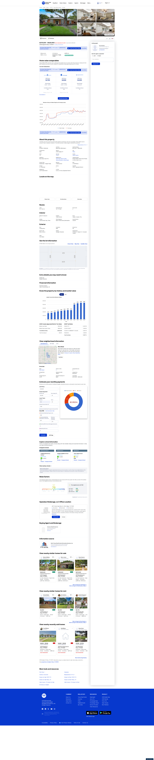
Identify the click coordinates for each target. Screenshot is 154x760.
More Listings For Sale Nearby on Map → (78, 585)
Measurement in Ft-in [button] (82, 144)
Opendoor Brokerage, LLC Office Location (55, 502)
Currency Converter (43, 674)
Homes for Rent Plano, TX (70, 679)
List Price (41, 386)
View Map (56, 44)
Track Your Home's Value (75, 48)
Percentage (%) (54, 393)
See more (49, 530)
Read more (54, 514)
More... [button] (89, 3)
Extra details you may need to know (52, 275)
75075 (51, 7)
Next (86, 567)
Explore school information (48, 442)
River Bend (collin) (57, 7)
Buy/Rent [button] (55, 3)
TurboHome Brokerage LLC (104, 46)
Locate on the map (46, 177)
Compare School (48, 461)
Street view (47, 199)
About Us (68, 697)
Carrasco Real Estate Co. (52, 526)
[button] (101, 3)
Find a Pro (104, 701)
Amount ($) (41, 393)
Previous (40, 567)
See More (61, 357)
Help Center (69, 701)
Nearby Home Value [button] (63, 98)
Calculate (43, 435)
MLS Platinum (105, 704)
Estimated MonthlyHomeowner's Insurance (44, 418)
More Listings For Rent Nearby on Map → (78, 622)
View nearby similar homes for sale (52, 553)
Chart (61, 294)
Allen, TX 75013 (50, 529)
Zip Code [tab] (52, 343)
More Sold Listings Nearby (81, 657)
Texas (40, 7)
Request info (96, 63)
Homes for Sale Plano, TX (45, 679)
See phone (55, 507)
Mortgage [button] (82, 3)
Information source (46, 539)
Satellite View (84, 243)
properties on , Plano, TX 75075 (50, 661)
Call (94, 55)
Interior (42, 213)
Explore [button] (70, 3)
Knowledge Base (94, 701)
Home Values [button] (63, 3)
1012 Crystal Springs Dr (51, 528)
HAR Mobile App (106, 697)
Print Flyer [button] (41, 672)
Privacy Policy (53, 722)
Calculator (66, 672)
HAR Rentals (105, 699)
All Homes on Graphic (44, 684)
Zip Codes (80, 704)
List (65, 294)
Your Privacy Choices (66, 722)
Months (40, 399)
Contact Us (68, 702)
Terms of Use (77, 722)
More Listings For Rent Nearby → (80, 621)
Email (99, 55)
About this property (46, 139)
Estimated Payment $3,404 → (81, 573)
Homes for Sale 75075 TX (45, 677)
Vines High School (78, 453)
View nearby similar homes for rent (52, 591)
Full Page (51, 435)
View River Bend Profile (61, 158)
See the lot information (48, 241)
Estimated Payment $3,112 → (45, 573)
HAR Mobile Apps (90, 716)
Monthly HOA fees (43, 428)
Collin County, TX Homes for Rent (71, 682)
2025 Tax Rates (68, 324)
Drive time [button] (79, 199)
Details (42, 461)
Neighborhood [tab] (44, 343)
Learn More (84, 48)
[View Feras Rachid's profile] (95, 47)
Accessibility (45, 722)
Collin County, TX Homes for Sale (46, 682)
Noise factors (44, 477)
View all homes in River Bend (62, 160)
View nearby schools (45, 466)
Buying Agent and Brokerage (50, 523)
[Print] (109, 38)
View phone (102, 49)
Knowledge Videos (94, 702)
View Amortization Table (49, 410)
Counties (80, 699)
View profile (55, 516)
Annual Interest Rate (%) (44, 404)
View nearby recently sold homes (52, 624)
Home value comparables (49, 61)
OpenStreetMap (48, 363)
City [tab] (57, 343)
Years (52, 399)
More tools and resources (49, 669)
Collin (44, 7)
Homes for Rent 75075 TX (70, 677)
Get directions (63, 199)
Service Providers (94, 704)
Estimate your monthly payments (52, 382)
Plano (47, 7)
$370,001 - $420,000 (46, 43)
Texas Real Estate (82, 697)
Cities (79, 701)
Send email (62, 507)
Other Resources (94, 706)
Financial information (47, 283)
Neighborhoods (81, 702)
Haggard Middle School (62, 453)
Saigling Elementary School (45, 454)
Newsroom (68, 699)
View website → (54, 546)
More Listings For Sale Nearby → (80, 584)
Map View (77, 243)
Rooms (42, 205)
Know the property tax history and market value (57, 291)
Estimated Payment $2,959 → (63, 573)
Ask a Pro (92, 699)
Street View (70, 243)
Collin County (75, 155)
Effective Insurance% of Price (53, 418)
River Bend (61, 346)
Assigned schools (44, 447)
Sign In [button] (107, 2)
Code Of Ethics (47, 715)
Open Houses (105, 702)
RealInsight (92, 697)
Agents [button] (76, 3)
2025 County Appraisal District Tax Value (50, 324)
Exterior (42, 224)
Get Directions (60, 44)
